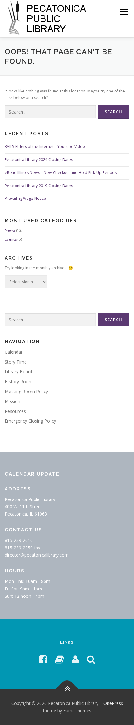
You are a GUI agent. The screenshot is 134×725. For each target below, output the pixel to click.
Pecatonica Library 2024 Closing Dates (39, 159)
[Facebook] (43, 659)
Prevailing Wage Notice (25, 198)
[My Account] (75, 659)
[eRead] (59, 659)
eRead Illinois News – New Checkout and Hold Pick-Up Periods (61, 172)
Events (11, 239)
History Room (19, 381)
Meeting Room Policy (26, 391)
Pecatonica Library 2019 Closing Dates (39, 185)
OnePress (113, 703)
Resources (15, 411)
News (10, 230)
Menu (123, 11)
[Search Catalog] (91, 659)
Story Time (16, 362)
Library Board (18, 371)
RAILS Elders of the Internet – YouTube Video (45, 146)
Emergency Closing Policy (30, 421)
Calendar (13, 352)
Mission (12, 401)
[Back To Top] (67, 689)
